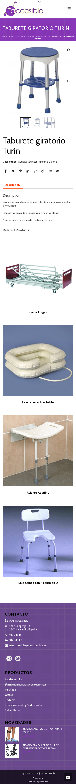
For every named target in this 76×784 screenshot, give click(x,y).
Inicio (5, 36)
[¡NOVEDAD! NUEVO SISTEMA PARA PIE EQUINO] (12, 734)
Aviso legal (38, 778)
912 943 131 (15, 634)
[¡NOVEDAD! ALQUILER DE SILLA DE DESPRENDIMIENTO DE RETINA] (12, 751)
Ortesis (9, 694)
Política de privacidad (38, 781)
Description (12, 185)
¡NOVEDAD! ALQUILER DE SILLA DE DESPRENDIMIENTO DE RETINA (41, 747)
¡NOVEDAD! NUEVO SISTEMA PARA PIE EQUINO (43, 730)
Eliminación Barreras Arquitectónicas (25, 684)
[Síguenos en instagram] (9, 659)
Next (67, 81)
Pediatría (10, 700)
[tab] (12, 185)
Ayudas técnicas (20, 36)
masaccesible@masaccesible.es (27, 645)
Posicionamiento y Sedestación (23, 705)
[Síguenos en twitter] (18, 659)
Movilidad (10, 689)
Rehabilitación (13, 710)
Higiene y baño (40, 36)
